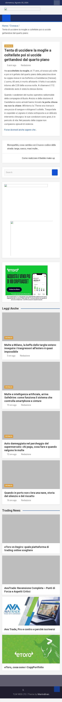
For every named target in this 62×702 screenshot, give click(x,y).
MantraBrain (43, 694)
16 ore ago (12, 500)
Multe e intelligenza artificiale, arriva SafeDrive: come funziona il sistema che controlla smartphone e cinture (28, 397)
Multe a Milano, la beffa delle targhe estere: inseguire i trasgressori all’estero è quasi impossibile (30, 348)
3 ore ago (11, 356)
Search (55, 172)
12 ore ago (12, 454)
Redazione (26, 65)
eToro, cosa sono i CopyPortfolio (24, 667)
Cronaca (8, 46)
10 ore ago (12, 405)
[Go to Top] (57, 689)
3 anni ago (11, 65)
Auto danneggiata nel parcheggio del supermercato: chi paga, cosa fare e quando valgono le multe (30, 447)
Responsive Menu (57, 2)
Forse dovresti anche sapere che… (20, 130)
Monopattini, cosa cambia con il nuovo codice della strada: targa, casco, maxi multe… (31, 147)
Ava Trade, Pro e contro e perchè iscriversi (29, 629)
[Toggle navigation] (14, 18)
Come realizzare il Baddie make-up (38, 158)
